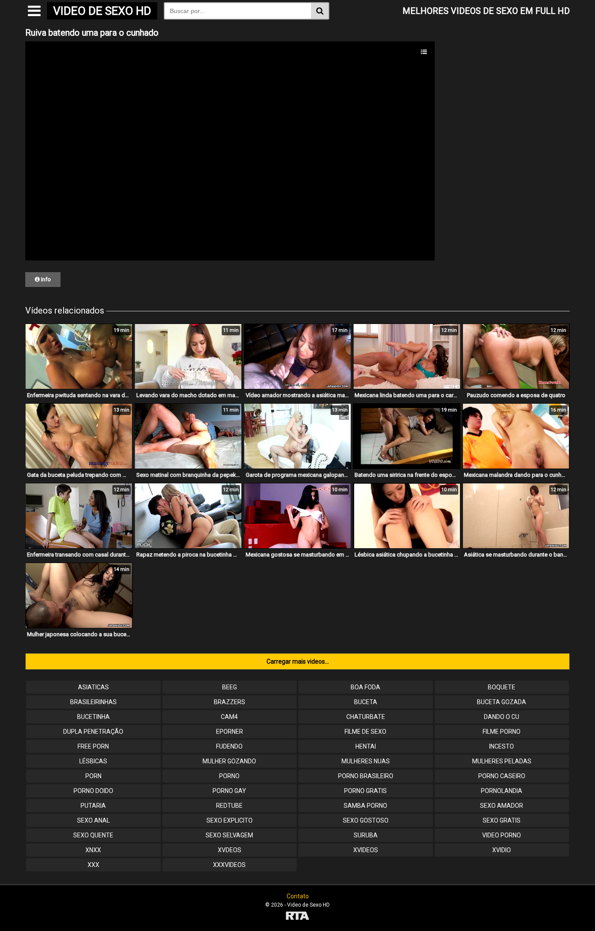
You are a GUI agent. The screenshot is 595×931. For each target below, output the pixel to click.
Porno (229, 775)
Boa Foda (365, 687)
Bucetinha (93, 716)
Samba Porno (365, 805)
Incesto (501, 746)
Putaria (93, 805)
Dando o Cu (501, 716)
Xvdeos (229, 850)
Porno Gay (229, 790)
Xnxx (93, 850)
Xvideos (365, 850)
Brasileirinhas (93, 701)
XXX (93, 864)
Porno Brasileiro (365, 775)
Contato (298, 896)
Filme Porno (502, 731)
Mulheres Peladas (501, 761)
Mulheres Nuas (365, 761)
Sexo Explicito (229, 820)
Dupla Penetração (93, 731)
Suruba (366, 835)
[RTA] (297, 916)
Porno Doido (93, 790)
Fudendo (229, 746)
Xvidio (501, 850)
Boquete (501, 687)
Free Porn (93, 746)
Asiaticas (93, 687)
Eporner (229, 731)
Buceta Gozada (501, 701)
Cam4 (229, 716)
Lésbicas (93, 761)
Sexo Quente (93, 835)
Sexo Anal (93, 820)
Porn (93, 775)
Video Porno (501, 835)
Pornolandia (501, 790)
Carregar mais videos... (298, 661)
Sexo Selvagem (229, 835)
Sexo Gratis (502, 820)
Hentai (365, 746)
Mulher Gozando (229, 761)
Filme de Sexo (365, 731)
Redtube (229, 805)
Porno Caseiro (501, 775)
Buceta (365, 701)
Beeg (229, 687)
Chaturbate (365, 716)
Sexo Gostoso (366, 820)
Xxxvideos (229, 864)
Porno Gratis (365, 790)
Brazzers (229, 701)
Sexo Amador (501, 805)
